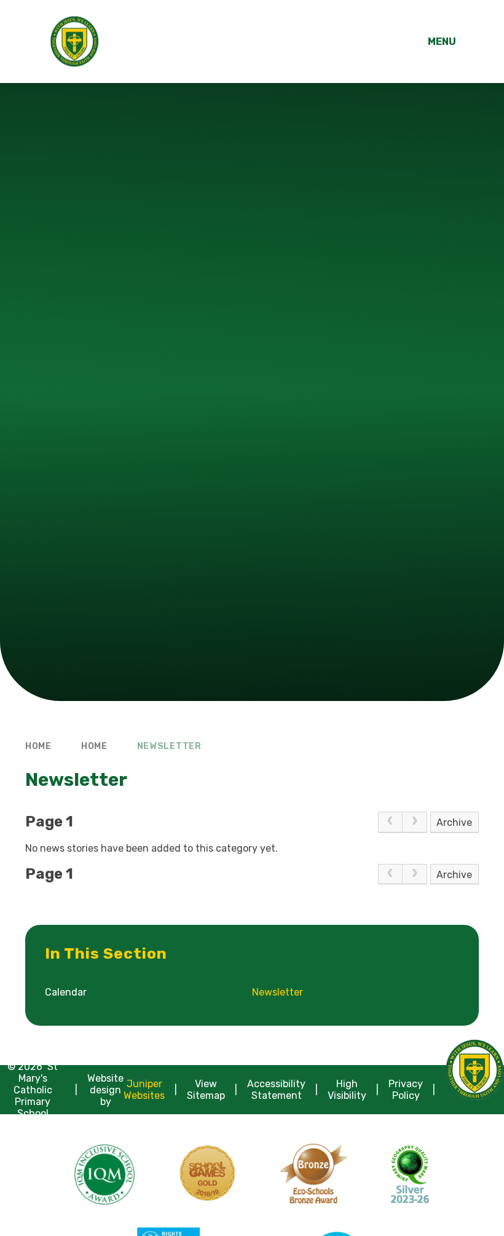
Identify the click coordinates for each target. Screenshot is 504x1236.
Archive (454, 822)
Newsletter (169, 746)
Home (38, 746)
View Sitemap (206, 1089)
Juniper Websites (144, 1089)
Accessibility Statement (276, 1089)
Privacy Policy (405, 1089)
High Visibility (347, 1089)
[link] (390, 822)
